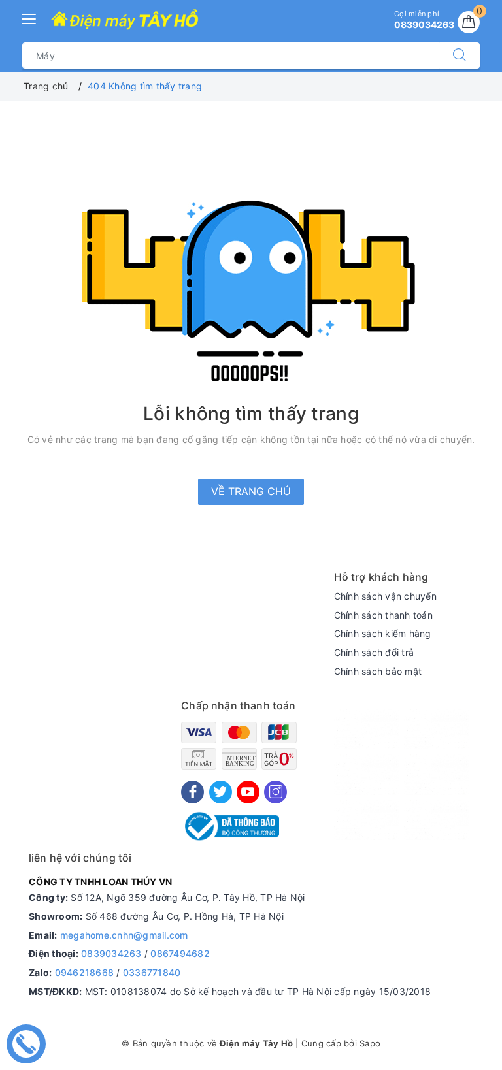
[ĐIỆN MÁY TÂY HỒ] (124, 20)
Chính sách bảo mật (378, 671)
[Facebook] (192, 792)
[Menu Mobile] (29, 17)
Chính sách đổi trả (374, 652)
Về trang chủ (251, 491)
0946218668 (84, 972)
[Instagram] (275, 792)
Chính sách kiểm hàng (382, 633)
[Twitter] (220, 792)
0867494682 (180, 953)
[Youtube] (248, 792)
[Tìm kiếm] (459, 55)
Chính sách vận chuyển (385, 596)
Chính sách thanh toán (383, 615)
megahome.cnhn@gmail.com (124, 935)
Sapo (370, 1043)
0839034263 (111, 953)
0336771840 (152, 972)
